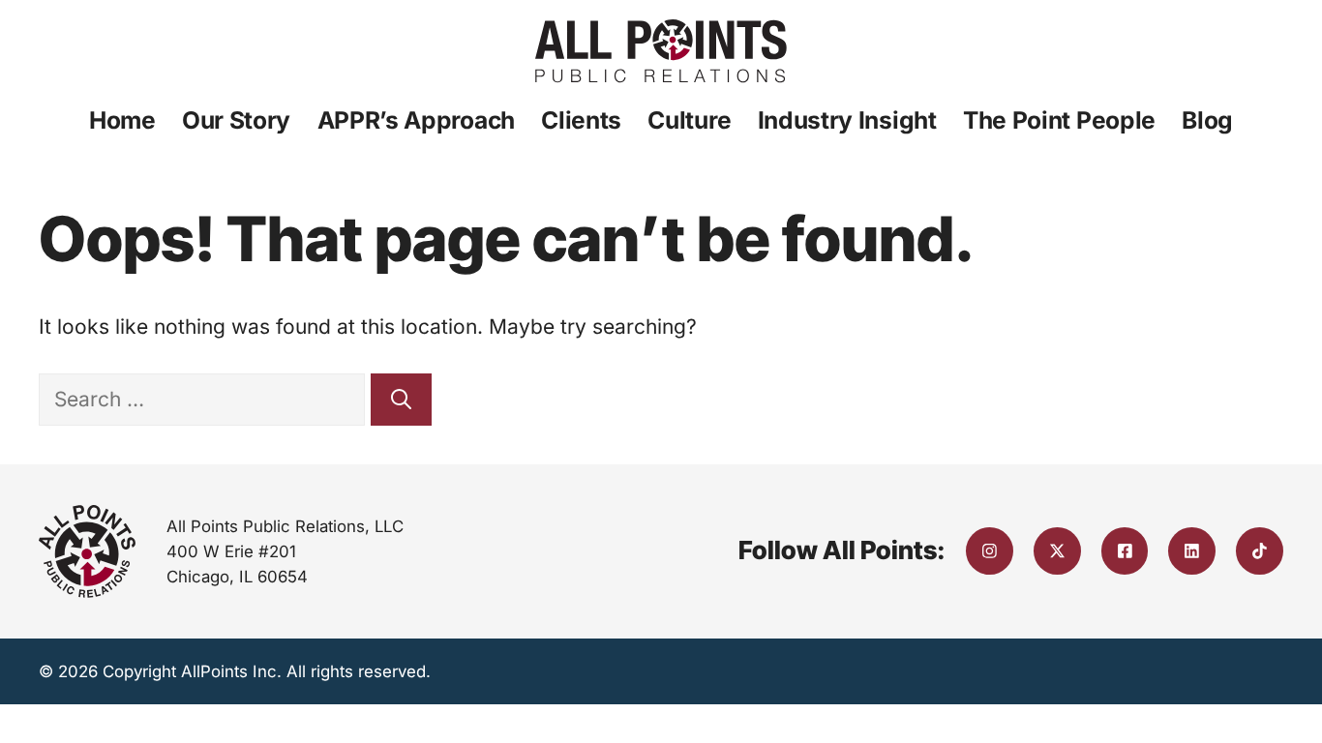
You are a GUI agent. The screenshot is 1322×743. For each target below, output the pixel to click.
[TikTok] (1259, 551)
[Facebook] (1125, 551)
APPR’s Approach (416, 119)
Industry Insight (847, 119)
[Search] (401, 399)
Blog (1207, 119)
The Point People (1059, 119)
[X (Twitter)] (1057, 551)
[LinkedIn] (1192, 551)
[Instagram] (989, 551)
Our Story (236, 119)
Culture (689, 119)
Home (122, 119)
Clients (581, 119)
